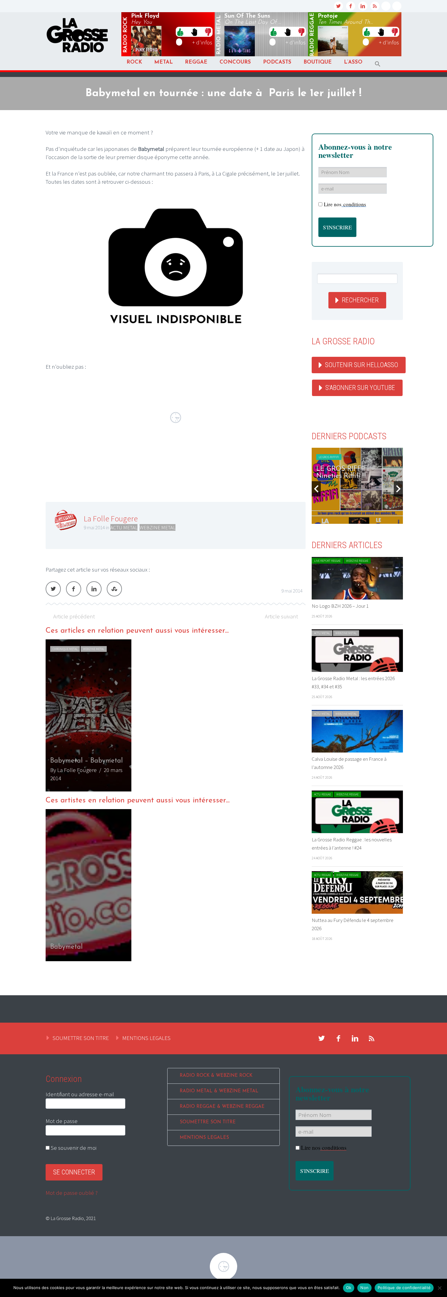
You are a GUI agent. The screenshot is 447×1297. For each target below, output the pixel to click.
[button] (378, 64)
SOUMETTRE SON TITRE (81, 1037)
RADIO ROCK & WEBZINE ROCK (216, 1075)
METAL (163, 62)
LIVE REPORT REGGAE (327, 561)
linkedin (362, 6)
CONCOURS (235, 62)
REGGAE (196, 62)
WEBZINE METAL (157, 527)
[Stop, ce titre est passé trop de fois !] (194, 32)
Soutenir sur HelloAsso (361, 365)
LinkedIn (94, 588)
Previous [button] (316, 488)
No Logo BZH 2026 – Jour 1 (340, 606)
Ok (349, 1287)
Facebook (73, 588)
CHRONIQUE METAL (65, 649)
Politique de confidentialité (404, 1287)
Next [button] (398, 488)
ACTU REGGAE (322, 794)
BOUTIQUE (317, 62)
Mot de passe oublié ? (72, 1192)
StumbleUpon (114, 588)
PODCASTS (277, 62)
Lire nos (345, 204)
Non (364, 1287)
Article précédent (74, 616)
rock (125, 35)
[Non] (439, 1288)
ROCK (134, 62)
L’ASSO (353, 62)
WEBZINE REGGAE (357, 561)
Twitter (53, 588)
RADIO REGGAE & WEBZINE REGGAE (222, 1106)
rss (374, 6)
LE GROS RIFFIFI (329, 457)
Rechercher (360, 300)
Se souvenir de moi (73, 1147)
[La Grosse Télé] (385, 6)
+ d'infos (202, 42)
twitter (338, 6)
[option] (175, 715)
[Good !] (180, 32)
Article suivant (281, 616)
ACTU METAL (123, 527)
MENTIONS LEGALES (146, 1037)
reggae (312, 35)
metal (219, 35)
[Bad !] (208, 32)
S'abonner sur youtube (360, 387)
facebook (350, 6)
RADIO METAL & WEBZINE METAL (219, 1091)
